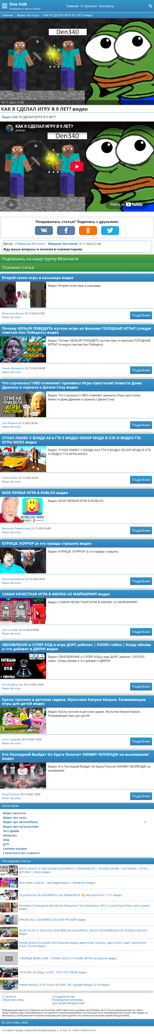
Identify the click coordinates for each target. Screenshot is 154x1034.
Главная (72, 6)
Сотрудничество (63, 996)
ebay (6, 840)
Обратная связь (13, 999)
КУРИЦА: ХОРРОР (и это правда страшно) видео (46, 543)
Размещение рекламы (67, 999)
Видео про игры (11, 317)
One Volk (18, 4)
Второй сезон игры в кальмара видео (37, 277)
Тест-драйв (11, 831)
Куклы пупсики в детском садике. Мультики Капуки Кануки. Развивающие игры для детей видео (74, 701)
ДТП (6, 844)
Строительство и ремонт (21, 853)
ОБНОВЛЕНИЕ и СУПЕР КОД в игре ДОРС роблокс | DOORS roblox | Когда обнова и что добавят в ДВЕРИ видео (76, 646)
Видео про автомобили (20, 822)
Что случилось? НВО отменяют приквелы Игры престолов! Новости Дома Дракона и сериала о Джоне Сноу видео (72, 385)
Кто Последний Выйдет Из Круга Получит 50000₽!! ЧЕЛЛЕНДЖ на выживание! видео (75, 756)
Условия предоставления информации (29, 1030)
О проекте (89, 6)
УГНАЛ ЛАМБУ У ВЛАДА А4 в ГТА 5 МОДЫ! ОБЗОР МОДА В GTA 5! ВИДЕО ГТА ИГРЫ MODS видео (71, 439)
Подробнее (141, 315)
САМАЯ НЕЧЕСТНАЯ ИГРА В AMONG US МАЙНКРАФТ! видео (56, 594)
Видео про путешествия (20, 826)
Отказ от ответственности (77, 1030)
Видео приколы (14, 813)
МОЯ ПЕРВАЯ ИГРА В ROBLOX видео (35, 492)
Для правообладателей (68, 1003)
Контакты (106, 6)
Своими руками (15, 848)
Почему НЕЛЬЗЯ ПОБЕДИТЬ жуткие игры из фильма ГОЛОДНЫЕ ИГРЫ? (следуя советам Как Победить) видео (76, 330)
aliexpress (10, 835)
